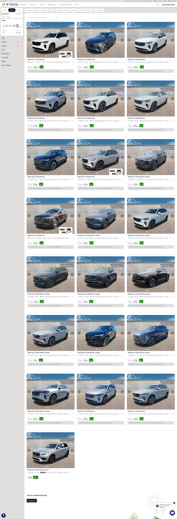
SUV (96, 10)
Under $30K (83, 10)
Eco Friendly (65, 10)
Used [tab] (19, 10)
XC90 (45, 10)
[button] (30, 40)
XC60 (51, 10)
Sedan (101, 10)
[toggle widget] (3, 515)
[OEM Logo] (3, 4)
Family (57, 10)
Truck (91, 10)
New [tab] (4, 10)
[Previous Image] (29, 39)
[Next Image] (72, 39)
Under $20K (74, 10)
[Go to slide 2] (48, 56)
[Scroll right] (73, 62)
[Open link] (43, 472)
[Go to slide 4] (53, 56)
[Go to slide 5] (55, 56)
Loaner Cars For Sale (31, 10)
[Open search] (157, 5)
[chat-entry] (172, 513)
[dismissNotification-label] (174, 503)
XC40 (40, 10)
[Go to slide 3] (51, 56)
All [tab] (11, 10)
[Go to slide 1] (46, 56)
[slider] (3, 25)
